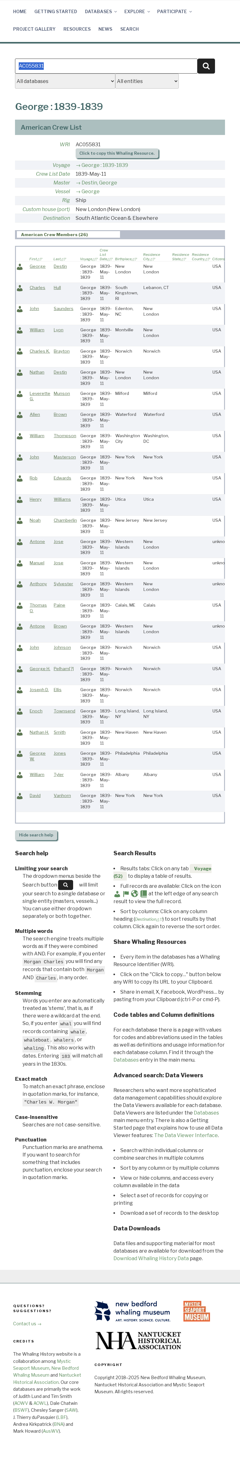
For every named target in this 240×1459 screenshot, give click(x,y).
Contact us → (27, 1323)
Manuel (37, 562)
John (34, 308)
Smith (60, 732)
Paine (59, 605)
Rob (34, 477)
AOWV (21, 1403)
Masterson (65, 456)
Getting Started (55, 11)
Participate (172, 11)
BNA (58, 1424)
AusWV (51, 1431)
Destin (60, 266)
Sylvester (63, 583)
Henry (36, 499)
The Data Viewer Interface (186, 1135)
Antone (37, 541)
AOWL (40, 1403)
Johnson (62, 647)
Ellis (58, 689)
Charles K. (40, 351)
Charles (37, 287)
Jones (60, 753)
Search (129, 29)
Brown (60, 414)
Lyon (58, 329)
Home (20, 11)
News (105, 29)
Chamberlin (65, 520)
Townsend (64, 710)
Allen (35, 414)
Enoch (36, 710)
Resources (77, 29)
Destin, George (99, 183)
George (91, 191)
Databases (98, 11)
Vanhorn (62, 795)
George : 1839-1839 (105, 165)
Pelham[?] (64, 668)
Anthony (38, 583)
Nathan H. (39, 732)
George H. (40, 668)
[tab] (68, 234)
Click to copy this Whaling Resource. (116, 153)
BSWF (21, 1410)
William (37, 329)
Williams (62, 499)
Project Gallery (34, 29)
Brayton (62, 351)
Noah (35, 520)
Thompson (65, 435)
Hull (57, 287)
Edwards (62, 477)
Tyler (59, 774)
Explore (134, 11)
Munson (62, 393)
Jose (58, 541)
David (35, 795)
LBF (62, 1417)
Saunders (63, 308)
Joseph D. (39, 689)
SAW (71, 1410)
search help (36, 835)
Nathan (37, 372)
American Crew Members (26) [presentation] (54, 234)
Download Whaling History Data (151, 1258)
